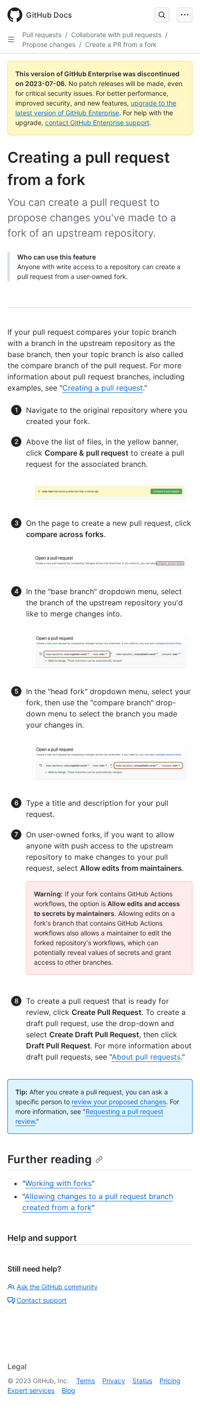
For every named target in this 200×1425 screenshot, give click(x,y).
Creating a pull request (102, 387)
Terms (85, 1381)
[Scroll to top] (179, 1404)
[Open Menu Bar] (185, 14)
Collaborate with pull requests (116, 35)
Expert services (30, 1390)
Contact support (42, 1300)
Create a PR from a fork (121, 44)
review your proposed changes (119, 1102)
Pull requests (41, 35)
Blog (68, 1390)
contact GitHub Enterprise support (97, 122)
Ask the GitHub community (57, 1287)
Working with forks (58, 1183)
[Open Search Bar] (161, 14)
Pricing (170, 1381)
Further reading (49, 1159)
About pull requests (146, 1056)
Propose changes (48, 44)
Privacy (113, 1381)
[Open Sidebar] (11, 39)
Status (142, 1381)
